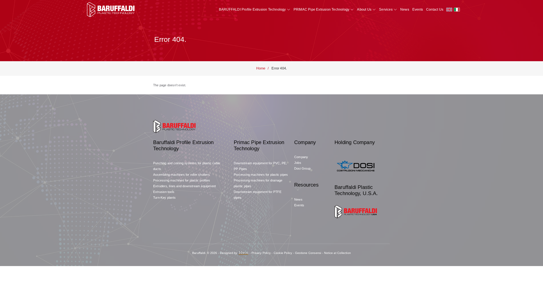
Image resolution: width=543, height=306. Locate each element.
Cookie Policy (283, 253)
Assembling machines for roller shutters (181, 174)
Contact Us (434, 9)
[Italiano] (457, 9)
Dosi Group (302, 168)
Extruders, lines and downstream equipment (184, 186)
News (404, 9)
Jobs (297, 162)
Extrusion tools (163, 192)
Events (417, 9)
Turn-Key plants (164, 197)
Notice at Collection (337, 253)
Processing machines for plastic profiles (181, 180)
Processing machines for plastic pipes (261, 174)
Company (301, 157)
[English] (449, 9)
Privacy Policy (261, 253)
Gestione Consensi (308, 253)
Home (261, 68)
